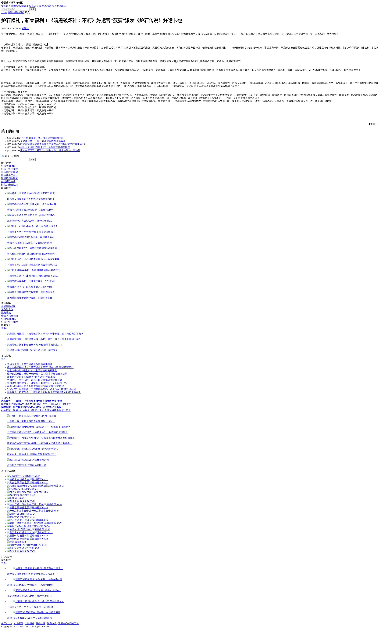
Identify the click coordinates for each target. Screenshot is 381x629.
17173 (4, 12)
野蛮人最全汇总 (9, 184)
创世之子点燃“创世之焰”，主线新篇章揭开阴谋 (45, 147)
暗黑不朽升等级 (9, 315)
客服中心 (63, 623)
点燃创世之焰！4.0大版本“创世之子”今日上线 (31, 376)
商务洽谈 (40, 623)
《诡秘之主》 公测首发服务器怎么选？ (50, 410)
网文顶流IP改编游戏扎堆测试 (16, 404)
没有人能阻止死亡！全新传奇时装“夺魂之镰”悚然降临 (35, 386)
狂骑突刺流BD (9, 166)
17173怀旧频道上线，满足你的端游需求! (41, 138)
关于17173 (6, 623)
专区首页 (6, 5)
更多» (4, 328)
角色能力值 (7, 309)
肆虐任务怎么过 (9, 175)
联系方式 (52, 623)
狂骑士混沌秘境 (9, 169)
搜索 (32, 9)
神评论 (25, 28)
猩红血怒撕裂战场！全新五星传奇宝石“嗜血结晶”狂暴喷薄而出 (53, 144)
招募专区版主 (59, 5)
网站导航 (74, 623)
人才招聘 (18, 623)
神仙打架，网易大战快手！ (15, 410)
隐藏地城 (6, 312)
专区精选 (46, 5)
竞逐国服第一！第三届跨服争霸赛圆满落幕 (42, 141)
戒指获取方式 (8, 181)
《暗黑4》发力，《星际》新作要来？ (51, 404)
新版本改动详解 (9, 172)
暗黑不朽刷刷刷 (9, 178)
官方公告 (36, 5)
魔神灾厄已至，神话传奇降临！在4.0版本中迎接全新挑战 (50, 150)
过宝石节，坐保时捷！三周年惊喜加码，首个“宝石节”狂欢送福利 (41, 389)
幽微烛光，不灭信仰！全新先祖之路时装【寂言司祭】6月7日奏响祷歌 (44, 392)
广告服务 (29, 623)
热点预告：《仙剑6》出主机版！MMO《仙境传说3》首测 (31, 401)
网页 (7, 156)
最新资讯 (16, 5)
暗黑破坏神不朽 (16, 12)
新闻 (16, 156)
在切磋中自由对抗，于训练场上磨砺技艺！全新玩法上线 (37, 383)
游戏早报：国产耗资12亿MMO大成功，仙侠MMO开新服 (31, 407)
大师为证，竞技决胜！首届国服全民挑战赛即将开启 (34, 380)
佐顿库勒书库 (8, 306)
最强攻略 (26, 5)
